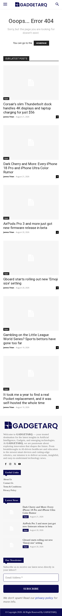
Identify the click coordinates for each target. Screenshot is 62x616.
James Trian (8, 116)
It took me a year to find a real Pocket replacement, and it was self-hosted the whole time (27, 399)
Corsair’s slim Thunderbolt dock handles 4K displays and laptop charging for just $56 (27, 108)
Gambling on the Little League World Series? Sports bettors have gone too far (29, 339)
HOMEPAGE (41, 43)
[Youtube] (19, 464)
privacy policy (44, 598)
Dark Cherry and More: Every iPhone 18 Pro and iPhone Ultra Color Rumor (30, 168)
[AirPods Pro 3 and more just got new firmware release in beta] (31, 202)
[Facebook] (5, 464)
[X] (15, 464)
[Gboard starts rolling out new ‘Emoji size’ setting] (31, 258)
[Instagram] (10, 464)
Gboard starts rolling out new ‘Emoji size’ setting (38, 541)
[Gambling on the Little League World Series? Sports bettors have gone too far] (31, 313)
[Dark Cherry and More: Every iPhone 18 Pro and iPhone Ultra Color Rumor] (31, 142)
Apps (6, 98)
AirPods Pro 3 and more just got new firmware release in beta (27, 226)
